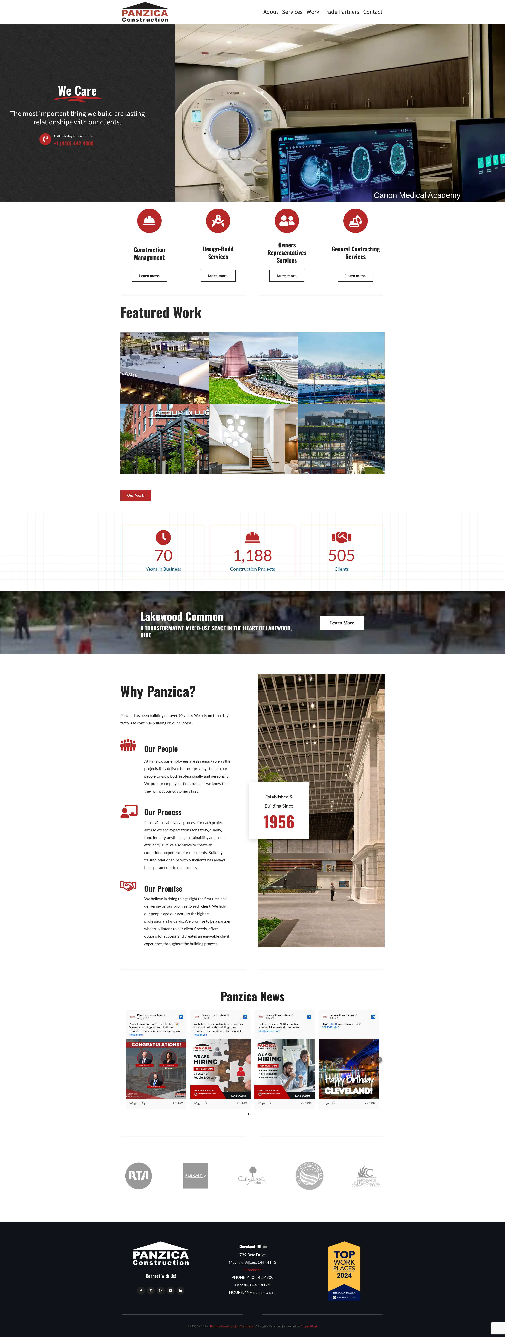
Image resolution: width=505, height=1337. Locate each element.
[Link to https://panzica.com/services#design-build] (218, 221)
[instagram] (161, 1291)
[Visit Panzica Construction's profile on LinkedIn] (132, 1016)
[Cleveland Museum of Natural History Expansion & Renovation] (274, 384)
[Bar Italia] (186, 384)
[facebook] (141, 1291)
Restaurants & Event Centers (186, 389)
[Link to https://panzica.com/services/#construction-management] (149, 221)
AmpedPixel (308, 1326)
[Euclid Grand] (274, 456)
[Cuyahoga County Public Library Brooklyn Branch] (363, 384)
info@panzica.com (269, 1031)
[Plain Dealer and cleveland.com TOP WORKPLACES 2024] (344, 1243)
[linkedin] (180, 1291)
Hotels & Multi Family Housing (275, 461)
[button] (126, 1060)
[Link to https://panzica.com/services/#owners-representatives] (287, 221)
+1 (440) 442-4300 (74, 143)
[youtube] (171, 1291)
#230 (333, 1024)
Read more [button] (136, 1034)
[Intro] (363, 456)
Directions (252, 1269)
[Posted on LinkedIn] (181, 1016)
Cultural (274, 392)
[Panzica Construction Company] (145, 4)
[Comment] (204, 1103)
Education (363, 389)
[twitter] (151, 1291)
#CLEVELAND (330, 1027)
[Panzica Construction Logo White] (160, 1243)
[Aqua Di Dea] (186, 456)
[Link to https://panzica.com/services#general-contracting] (355, 221)
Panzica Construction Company (231, 1326)
